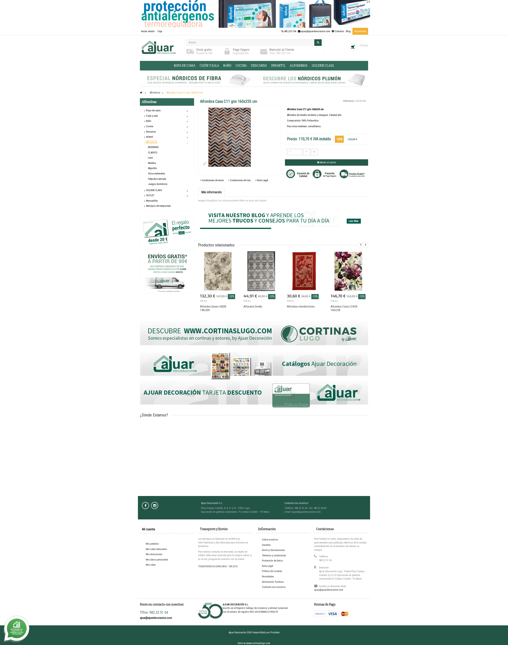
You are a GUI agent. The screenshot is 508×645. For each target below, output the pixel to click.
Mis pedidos (152, 543)
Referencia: (349, 100)
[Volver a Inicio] (141, 92)
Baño (227, 65)
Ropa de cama (184, 65)
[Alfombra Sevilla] (261, 271)
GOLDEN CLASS (323, 65)
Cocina (241, 65)
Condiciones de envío (212, 180)
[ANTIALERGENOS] (254, 14)
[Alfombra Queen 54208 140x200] (218, 271)
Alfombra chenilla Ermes (301, 306)
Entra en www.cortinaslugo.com (254, 643)
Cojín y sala (209, 65)
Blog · (349, 31)
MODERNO (153, 147)
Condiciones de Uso (240, 180)
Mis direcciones (154, 554)
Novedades (360, 31)
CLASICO (152, 152)
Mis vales (151, 564)
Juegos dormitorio (157, 184)
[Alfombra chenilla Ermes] (304, 271)
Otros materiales (156, 173)
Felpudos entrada (157, 178)
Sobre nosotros (270, 539)
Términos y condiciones (274, 555)
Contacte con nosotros (274, 586)
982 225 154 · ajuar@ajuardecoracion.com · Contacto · (315, 31)
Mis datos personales (157, 559)
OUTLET (150, 195)
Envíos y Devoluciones (273, 550)
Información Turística (273, 581)
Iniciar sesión (148, 31)
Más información (211, 192)
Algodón (152, 168)
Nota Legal (262, 180)
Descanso (259, 65)
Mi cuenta (148, 529)
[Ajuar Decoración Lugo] (161, 47)
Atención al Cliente (281, 50)
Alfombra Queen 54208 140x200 (213, 308)
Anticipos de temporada (158, 205)
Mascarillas (152, 200)
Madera (152, 162)
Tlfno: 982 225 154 (279, 53)
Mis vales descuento (156, 549)
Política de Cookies (272, 571)
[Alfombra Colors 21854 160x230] (348, 271)
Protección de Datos (272, 560)
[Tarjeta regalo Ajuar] (167, 231)
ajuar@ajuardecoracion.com (328, 589)
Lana (150, 157)
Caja (160, 31)
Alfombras (299, 65)
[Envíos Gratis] (167, 271)
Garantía (266, 544)
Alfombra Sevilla (252, 306)
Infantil (278, 65)
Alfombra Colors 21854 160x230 (344, 308)
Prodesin (275, 632)
